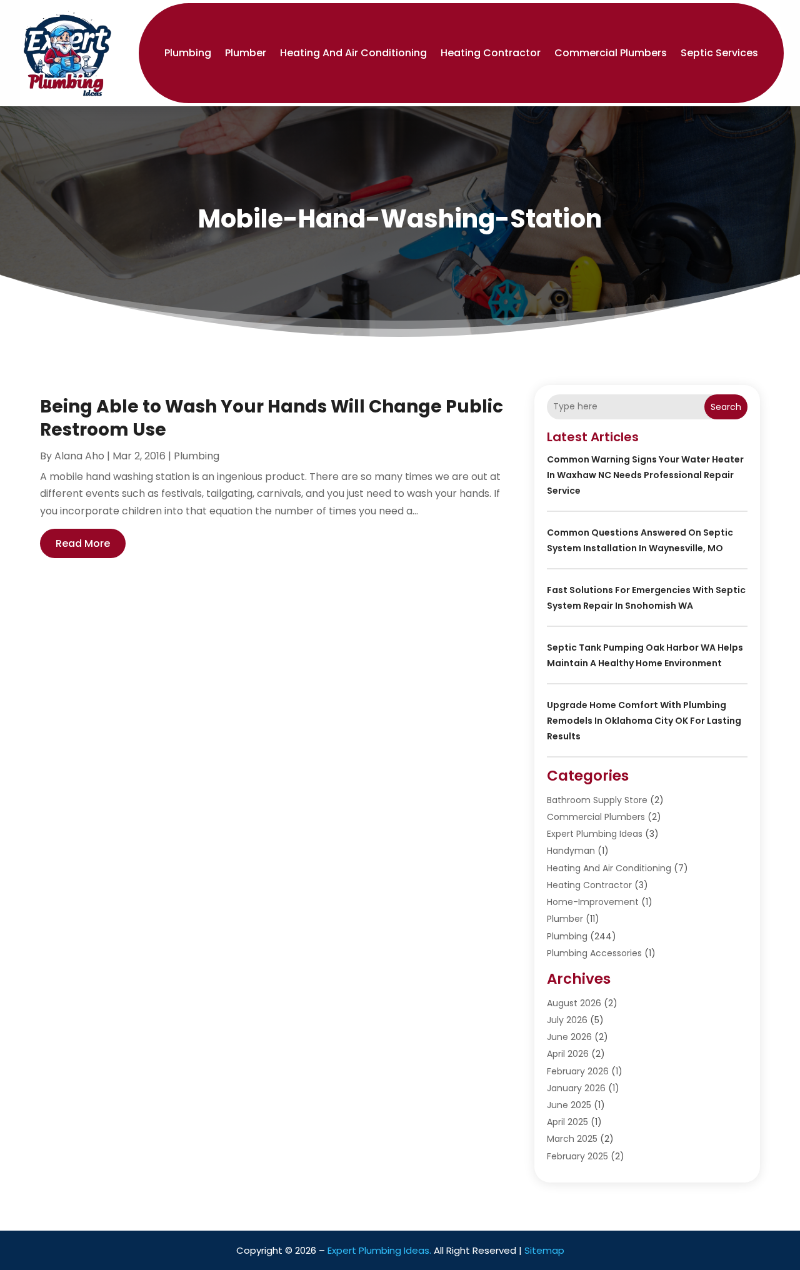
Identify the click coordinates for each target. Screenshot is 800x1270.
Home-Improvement (593, 902)
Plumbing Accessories (594, 953)
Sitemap (544, 1250)
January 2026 (576, 1088)
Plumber (245, 53)
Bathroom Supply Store (597, 800)
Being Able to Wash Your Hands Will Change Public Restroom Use (271, 417)
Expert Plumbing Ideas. (379, 1250)
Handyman (571, 850)
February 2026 (578, 1071)
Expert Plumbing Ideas (594, 834)
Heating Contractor (491, 53)
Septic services (719, 53)
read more (83, 543)
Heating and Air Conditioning (353, 53)
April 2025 (567, 1122)
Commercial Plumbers (610, 53)
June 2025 (569, 1105)
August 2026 (574, 1003)
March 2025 (572, 1138)
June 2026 (569, 1037)
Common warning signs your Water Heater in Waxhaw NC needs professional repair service (645, 475)
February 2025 (577, 1156)
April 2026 (568, 1054)
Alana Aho (79, 456)
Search (726, 407)
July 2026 (567, 1020)
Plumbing (187, 53)
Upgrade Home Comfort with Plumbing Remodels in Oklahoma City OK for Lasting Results (644, 720)
